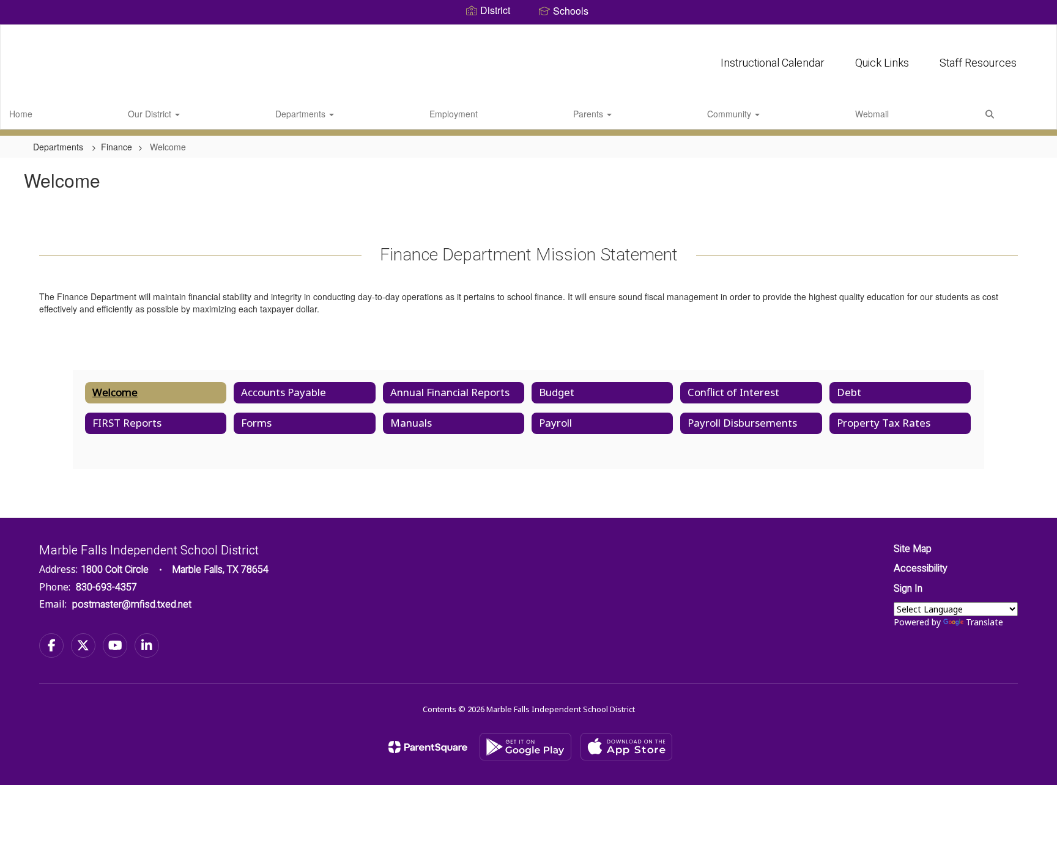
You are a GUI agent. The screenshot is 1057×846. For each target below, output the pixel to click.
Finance (116, 147)
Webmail (872, 114)
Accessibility (921, 568)
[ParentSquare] (427, 747)
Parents (589, 114)
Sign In (908, 588)
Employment (453, 114)
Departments (301, 114)
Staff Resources (978, 63)
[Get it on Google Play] (525, 746)
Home (20, 114)
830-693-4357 (106, 587)
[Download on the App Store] (626, 746)
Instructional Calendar (773, 63)
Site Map (913, 549)
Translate (984, 622)
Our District (151, 114)
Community (730, 114)
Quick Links (882, 63)
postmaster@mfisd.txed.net (131, 604)
